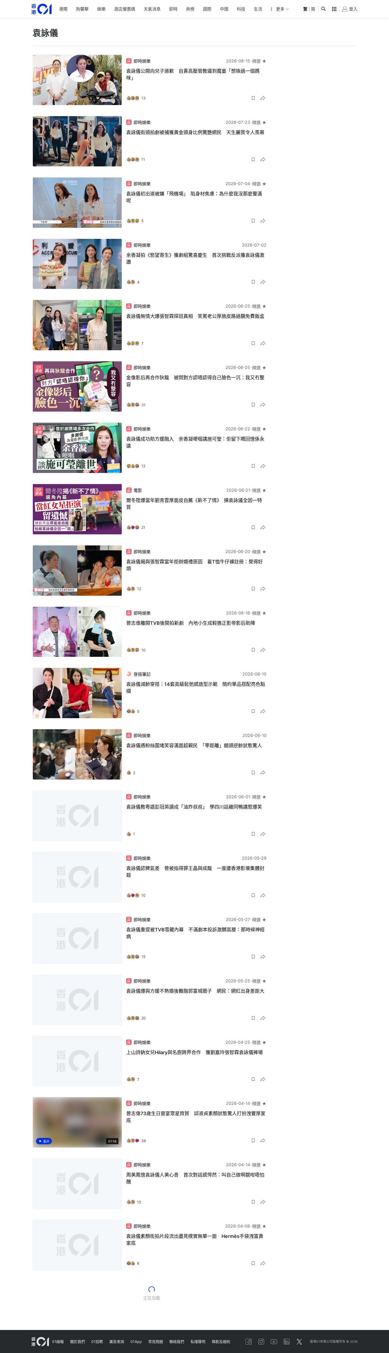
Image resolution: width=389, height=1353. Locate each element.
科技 (241, 9)
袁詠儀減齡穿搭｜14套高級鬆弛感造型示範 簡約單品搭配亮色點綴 (195, 687)
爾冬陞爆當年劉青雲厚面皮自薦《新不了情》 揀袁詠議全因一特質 (194, 504)
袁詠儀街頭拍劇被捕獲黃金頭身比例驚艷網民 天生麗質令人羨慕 (195, 132)
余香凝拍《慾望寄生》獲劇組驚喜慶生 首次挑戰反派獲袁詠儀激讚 (195, 258)
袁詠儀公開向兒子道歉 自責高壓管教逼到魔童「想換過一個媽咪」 (193, 74)
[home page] (41, 9)
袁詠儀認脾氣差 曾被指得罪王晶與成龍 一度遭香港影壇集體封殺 (195, 871)
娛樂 (101, 9)
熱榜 (190, 9)
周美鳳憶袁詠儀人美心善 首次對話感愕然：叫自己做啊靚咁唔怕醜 (195, 1178)
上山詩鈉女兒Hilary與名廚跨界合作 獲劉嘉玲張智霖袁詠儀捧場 (194, 1052)
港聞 (63, 9)
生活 (258, 9)
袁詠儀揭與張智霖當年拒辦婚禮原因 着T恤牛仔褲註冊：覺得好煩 (194, 565)
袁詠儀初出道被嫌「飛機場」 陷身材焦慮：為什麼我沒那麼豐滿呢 (194, 197)
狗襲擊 (82, 9)
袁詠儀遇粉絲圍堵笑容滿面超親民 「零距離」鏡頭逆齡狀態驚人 (194, 745)
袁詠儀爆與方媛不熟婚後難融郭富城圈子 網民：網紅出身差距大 (195, 991)
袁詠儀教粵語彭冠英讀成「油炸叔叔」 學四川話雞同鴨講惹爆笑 (194, 807)
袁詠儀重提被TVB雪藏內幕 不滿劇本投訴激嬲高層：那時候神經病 (195, 933)
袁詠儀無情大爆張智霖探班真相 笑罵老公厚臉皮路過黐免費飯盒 (195, 316)
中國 (224, 9)
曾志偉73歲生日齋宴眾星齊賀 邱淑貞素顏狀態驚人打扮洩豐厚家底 (195, 1117)
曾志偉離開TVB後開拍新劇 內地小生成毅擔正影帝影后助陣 (190, 623)
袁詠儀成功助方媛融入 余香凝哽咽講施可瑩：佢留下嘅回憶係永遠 (195, 442)
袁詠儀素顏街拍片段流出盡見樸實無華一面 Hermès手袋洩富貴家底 (194, 1239)
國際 (207, 9)
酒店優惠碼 (124, 9)
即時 (173, 9)
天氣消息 (152, 9)
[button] (253, 98)
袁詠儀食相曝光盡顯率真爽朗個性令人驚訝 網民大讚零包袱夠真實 (195, 1301)
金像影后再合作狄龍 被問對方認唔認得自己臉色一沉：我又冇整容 (195, 381)
